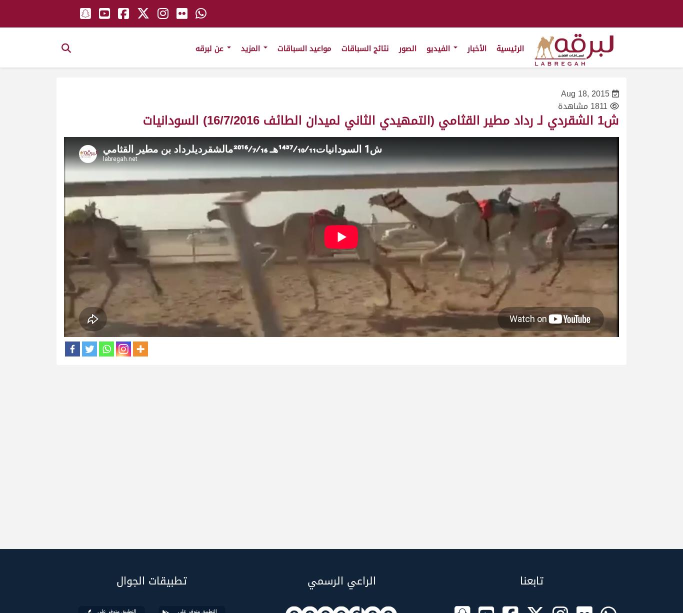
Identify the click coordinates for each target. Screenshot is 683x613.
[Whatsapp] (106, 349)
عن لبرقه (211, 49)
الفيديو (439, 49)
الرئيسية (510, 49)
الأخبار (477, 49)
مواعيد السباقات (305, 49)
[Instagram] (123, 349)
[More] (140, 349)
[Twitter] (89, 349)
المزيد (251, 49)
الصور (407, 49)
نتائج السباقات (365, 49)
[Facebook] (72, 349)
